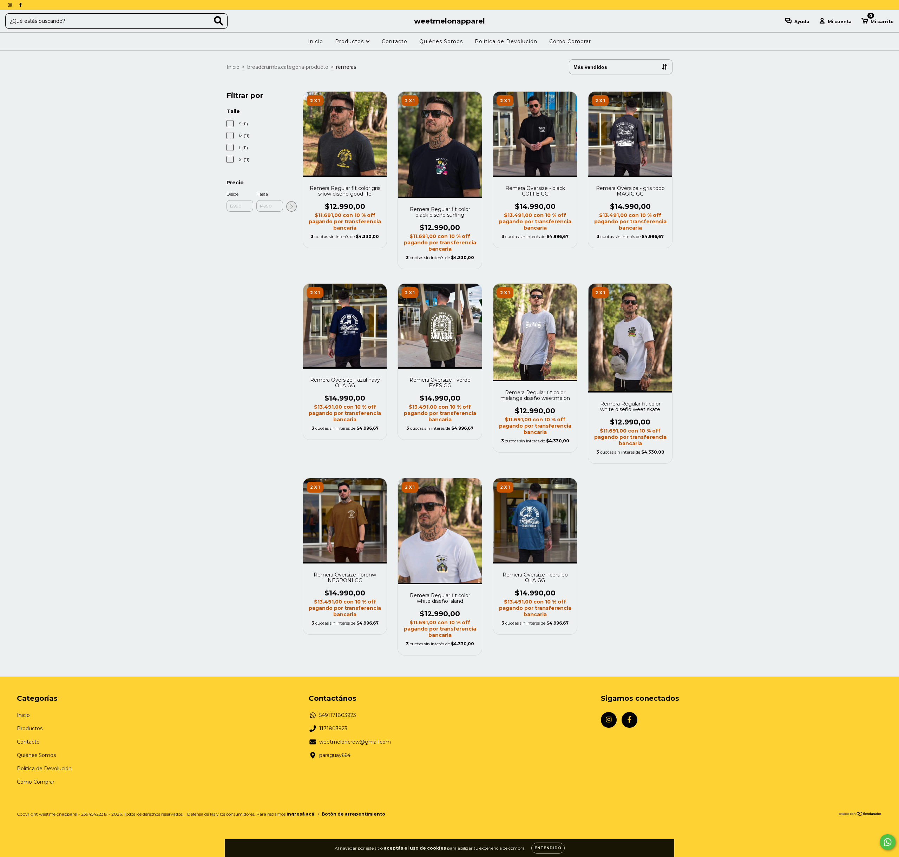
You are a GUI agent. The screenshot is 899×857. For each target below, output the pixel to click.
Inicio (315, 41)
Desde (232, 194)
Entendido (548, 848)
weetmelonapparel (449, 21)
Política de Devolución (506, 41)
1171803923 (333, 728)
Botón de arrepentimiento (353, 814)
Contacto (394, 41)
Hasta (262, 194)
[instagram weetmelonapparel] (10, 5)
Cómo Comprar (570, 41)
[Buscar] (218, 21)
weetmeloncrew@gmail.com (355, 742)
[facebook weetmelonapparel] (20, 5)
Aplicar (291, 206)
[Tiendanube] (860, 814)
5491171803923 (337, 715)
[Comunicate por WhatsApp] (887, 842)
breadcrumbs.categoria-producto (287, 67)
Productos (350, 41)
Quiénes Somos (441, 41)
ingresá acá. (301, 814)
